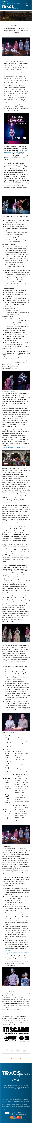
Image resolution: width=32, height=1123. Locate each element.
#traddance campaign (11, 184)
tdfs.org (7, 950)
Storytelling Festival (23, 3)
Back (16, 1058)
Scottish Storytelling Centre (9, 3)
